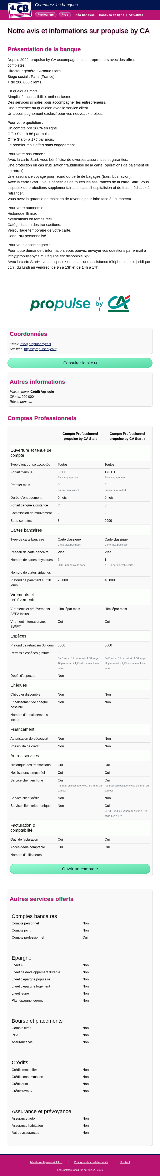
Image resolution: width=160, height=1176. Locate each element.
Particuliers (46, 14)
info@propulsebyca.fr (35, 344)
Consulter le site (78, 363)
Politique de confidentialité (91, 1162)
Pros (65, 14)
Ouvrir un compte (79, 869)
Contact (125, 1162)
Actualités (136, 14)
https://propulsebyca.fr (40, 349)
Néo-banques (85, 14)
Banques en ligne (111, 14)
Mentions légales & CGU (46, 1162)
